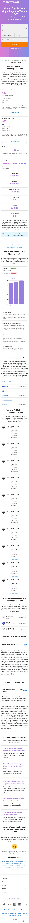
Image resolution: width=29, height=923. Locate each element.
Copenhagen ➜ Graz (10, 867)
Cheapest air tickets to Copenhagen (14, 247)
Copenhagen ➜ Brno (18, 863)
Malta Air (6, 395)
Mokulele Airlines (8, 381)
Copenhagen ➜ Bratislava (9, 865)
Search (14, 44)
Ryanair (6, 386)
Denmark (14, 60)
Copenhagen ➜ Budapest (20, 865)
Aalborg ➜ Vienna (5, 861)
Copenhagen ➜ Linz (19, 867)
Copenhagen (23, 60)
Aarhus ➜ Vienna (13, 861)
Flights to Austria (14, 242)
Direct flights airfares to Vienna (14, 244)
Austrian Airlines (8, 400)
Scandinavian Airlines (9, 391)
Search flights (15, 112)
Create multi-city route (15, 48)
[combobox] (15, 26)
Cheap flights (6, 60)
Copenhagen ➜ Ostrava (14, 869)
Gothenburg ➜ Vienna (22, 861)
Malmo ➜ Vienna (9, 863)
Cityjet (5, 404)
